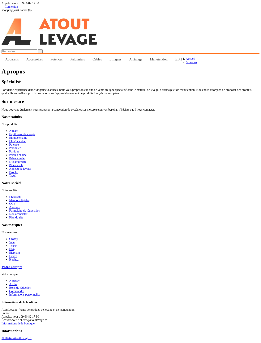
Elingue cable (17, 141)
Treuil (12, 175)
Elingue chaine (18, 137)
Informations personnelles (24, 294)
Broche (13, 172)
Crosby (13, 238)
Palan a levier (17, 158)
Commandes (16, 291)
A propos (14, 207)
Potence (14, 144)
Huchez (14, 259)
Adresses (14, 280)
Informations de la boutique (18, 323)
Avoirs (13, 284)
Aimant (13, 130)
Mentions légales (19, 200)
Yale (12, 242)
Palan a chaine (18, 154)
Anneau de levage (20, 168)
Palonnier (15, 148)
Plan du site (16, 217)
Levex (13, 256)
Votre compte (12, 267)
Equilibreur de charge (22, 134)
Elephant (14, 252)
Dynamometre (17, 161)
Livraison (15, 196)
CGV (12, 203)
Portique (14, 151)
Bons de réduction (20, 287)
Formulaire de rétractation (24, 210)
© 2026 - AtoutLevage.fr (17, 338)
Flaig (12, 249)
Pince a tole (16, 165)
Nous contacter (18, 214)
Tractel (13, 245)
